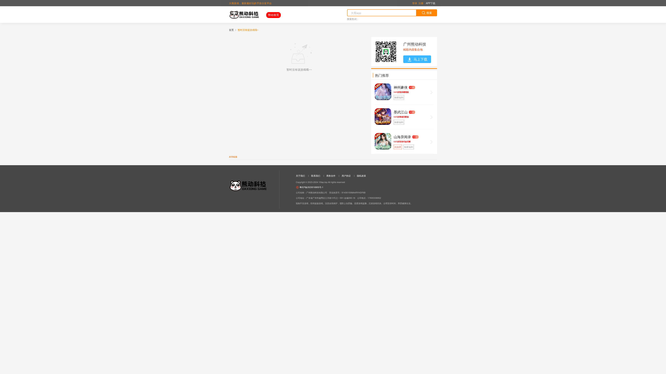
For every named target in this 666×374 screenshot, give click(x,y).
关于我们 (300, 175)
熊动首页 (273, 15)
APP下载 (430, 3)
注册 (421, 3)
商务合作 (330, 175)
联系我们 (315, 175)
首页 (231, 30)
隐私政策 (361, 175)
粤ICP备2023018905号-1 (311, 187)
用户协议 (346, 175)
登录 (414, 3)
